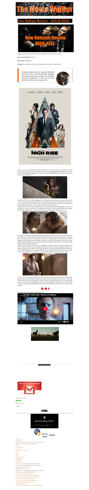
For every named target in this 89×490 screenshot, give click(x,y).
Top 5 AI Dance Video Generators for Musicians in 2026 (23, 473)
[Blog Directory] (52, 435)
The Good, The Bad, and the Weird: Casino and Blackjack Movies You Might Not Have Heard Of (29, 485)
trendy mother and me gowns (20, 457)
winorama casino (24, 468)
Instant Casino (18, 448)
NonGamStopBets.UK (19, 460)
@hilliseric (32, 57)
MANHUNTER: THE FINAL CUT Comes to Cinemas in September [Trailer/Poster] (27, 475)
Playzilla (17, 453)
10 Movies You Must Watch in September (21, 483)
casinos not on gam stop (20, 463)
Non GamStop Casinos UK (19, 458)
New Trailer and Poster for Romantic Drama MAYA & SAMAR (25, 478)
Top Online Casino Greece (19, 447)
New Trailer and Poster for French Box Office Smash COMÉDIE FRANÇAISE (27, 480)
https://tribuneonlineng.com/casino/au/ (39, 442)
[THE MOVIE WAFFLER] (18, 400)
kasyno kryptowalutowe (21, 470)
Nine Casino (17, 455)
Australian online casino (24, 443)
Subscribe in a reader (21, 398)
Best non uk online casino (19, 465)
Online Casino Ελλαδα (19, 440)
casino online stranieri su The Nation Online (22, 450)
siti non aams (17, 452)
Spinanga (17, 445)
